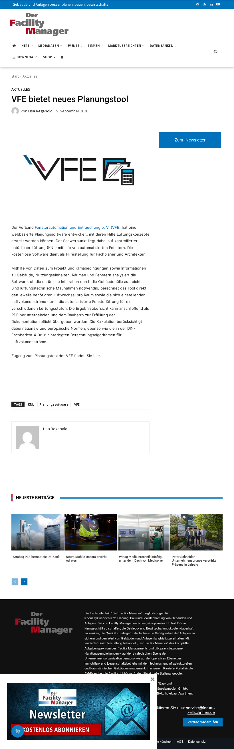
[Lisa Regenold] (16, 111)
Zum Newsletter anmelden (190, 142)
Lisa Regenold (40, 111)
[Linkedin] (211, 4)
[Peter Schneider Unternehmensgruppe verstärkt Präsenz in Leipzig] (196, 532)
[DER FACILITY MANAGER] (39, 24)
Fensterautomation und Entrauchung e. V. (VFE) (78, 227)
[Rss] (204, 4)
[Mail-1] (197, 4)
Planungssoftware (54, 404)
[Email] (79, 386)
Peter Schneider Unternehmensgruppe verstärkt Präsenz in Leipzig (194, 560)
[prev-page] (15, 582)
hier (96, 355)
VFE (77, 404)
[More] (119, 386)
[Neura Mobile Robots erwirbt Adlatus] (90, 532)
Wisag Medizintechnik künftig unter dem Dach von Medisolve (141, 558)
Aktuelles (30, 76)
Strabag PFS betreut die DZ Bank (36, 557)
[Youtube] (218, 4)
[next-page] (24, 582)
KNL (31, 404)
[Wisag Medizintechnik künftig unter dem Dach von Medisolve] (144, 532)
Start (15, 76)
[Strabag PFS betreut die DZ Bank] (37, 532)
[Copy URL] (106, 386)
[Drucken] (92, 386)
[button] (215, 51)
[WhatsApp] (53, 386)
